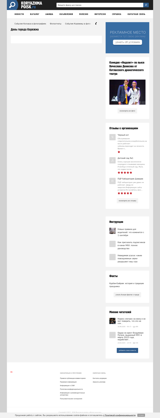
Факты (113, 276)
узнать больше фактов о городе (127, 295)
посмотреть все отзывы (127, 201)
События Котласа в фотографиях (30, 23)
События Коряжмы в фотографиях (81, 23)
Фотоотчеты (55, 23)
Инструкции (116, 222)
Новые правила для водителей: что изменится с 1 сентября (131, 232)
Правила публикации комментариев (73, 378)
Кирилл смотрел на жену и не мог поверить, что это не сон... (132, 321)
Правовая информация (68, 382)
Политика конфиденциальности (71, 389)
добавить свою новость (127, 350)
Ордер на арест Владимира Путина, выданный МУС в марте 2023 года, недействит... (130, 336)
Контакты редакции (100, 378)
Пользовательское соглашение (71, 399)
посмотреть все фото (127, 111)
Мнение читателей (120, 312)
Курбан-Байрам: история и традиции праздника (126, 285)
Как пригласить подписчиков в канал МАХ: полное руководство (131, 245)
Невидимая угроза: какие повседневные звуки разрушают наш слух (130, 258)
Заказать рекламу (99, 382)
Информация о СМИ (67, 385)
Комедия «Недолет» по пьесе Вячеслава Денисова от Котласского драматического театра (126, 68)
